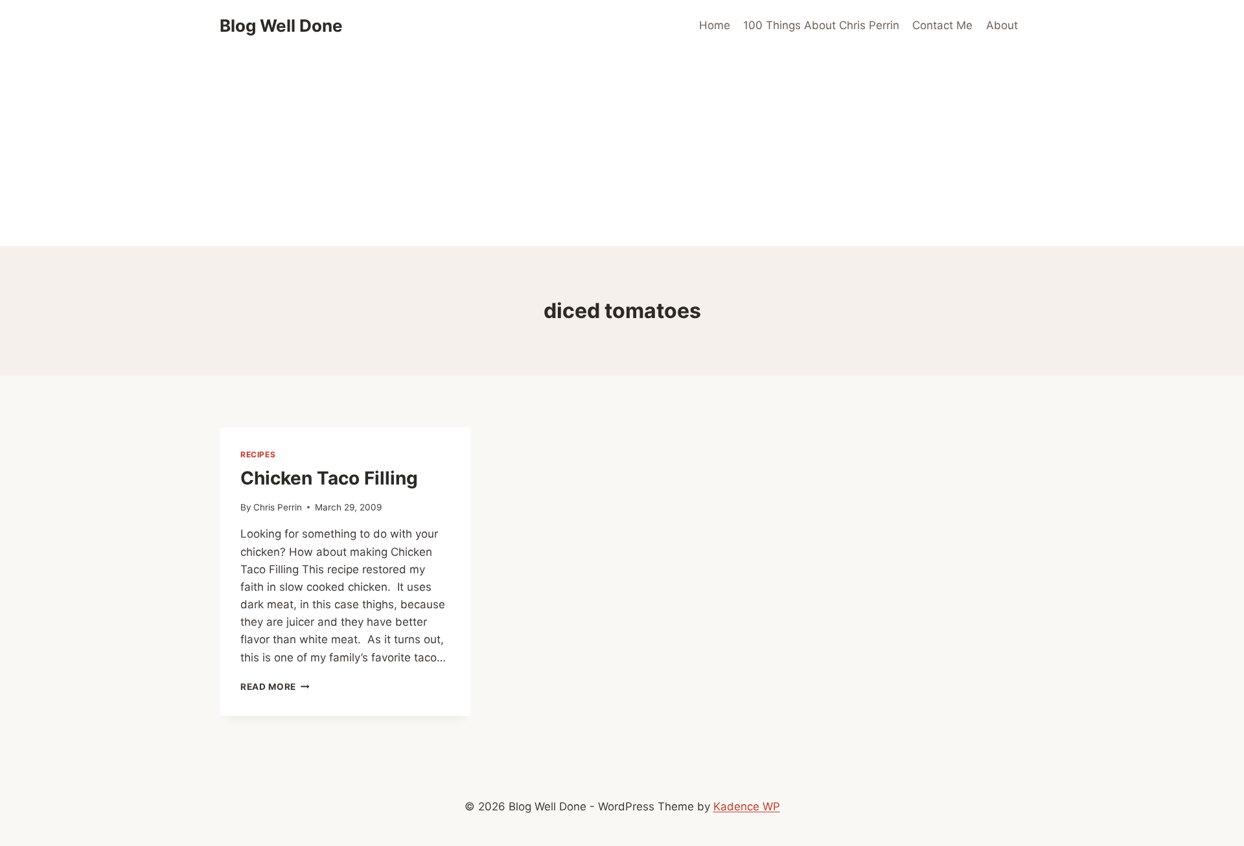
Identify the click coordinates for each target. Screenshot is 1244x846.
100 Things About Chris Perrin (821, 25)
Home (714, 25)
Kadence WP (746, 806)
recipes (257, 454)
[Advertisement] (622, 149)
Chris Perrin (277, 507)
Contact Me (942, 25)
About (1002, 25)
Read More (275, 686)
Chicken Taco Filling (329, 478)
